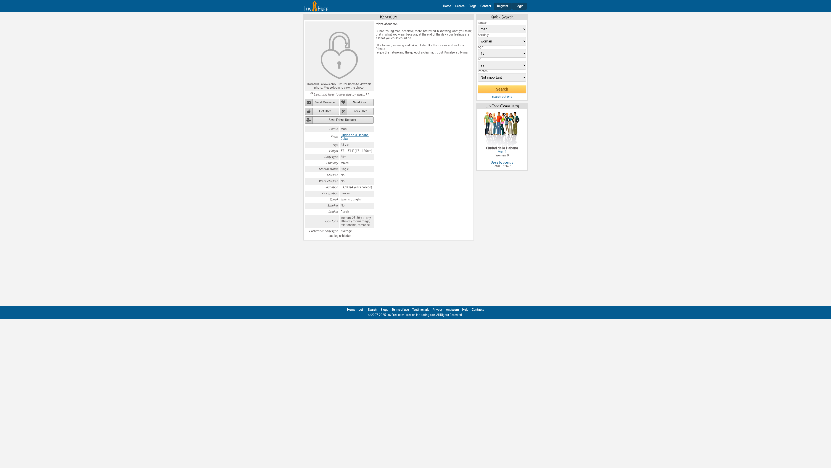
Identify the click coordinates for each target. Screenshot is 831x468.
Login (519, 6)
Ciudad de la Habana (355, 135)
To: (480, 59)
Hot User (325, 111)
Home (447, 6)
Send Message (325, 102)
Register (502, 6)
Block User (360, 111)
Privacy (438, 310)
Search (460, 6)
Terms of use (400, 310)
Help (465, 310)
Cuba (344, 139)
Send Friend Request (342, 120)
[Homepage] (316, 6)
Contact (485, 6)
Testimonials (420, 310)
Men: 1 (502, 152)
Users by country (502, 162)
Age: (481, 47)
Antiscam (452, 310)
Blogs (472, 6)
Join (361, 310)
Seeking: (483, 35)
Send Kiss (359, 102)
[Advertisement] (415, 274)
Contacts (478, 310)
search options (502, 97)
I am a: (482, 23)
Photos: (483, 71)
